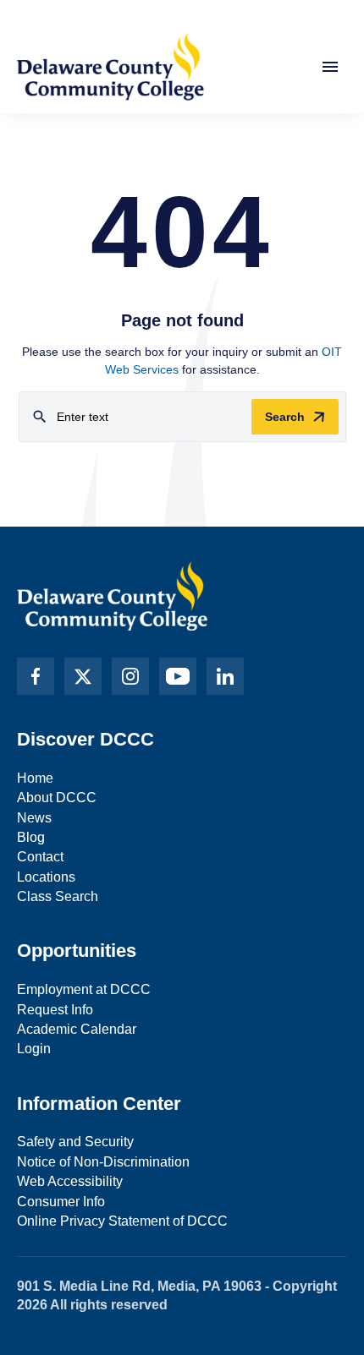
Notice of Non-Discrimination (103, 1162)
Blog (31, 837)
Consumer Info (61, 1201)
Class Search (57, 896)
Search (285, 416)
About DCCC (57, 797)
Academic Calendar (76, 1029)
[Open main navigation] (330, 67)
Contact (40, 857)
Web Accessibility (70, 1181)
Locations (46, 877)
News (34, 818)
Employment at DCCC (84, 989)
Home (35, 778)
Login (34, 1048)
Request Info (55, 1010)
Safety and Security (75, 1141)
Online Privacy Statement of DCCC (122, 1221)
